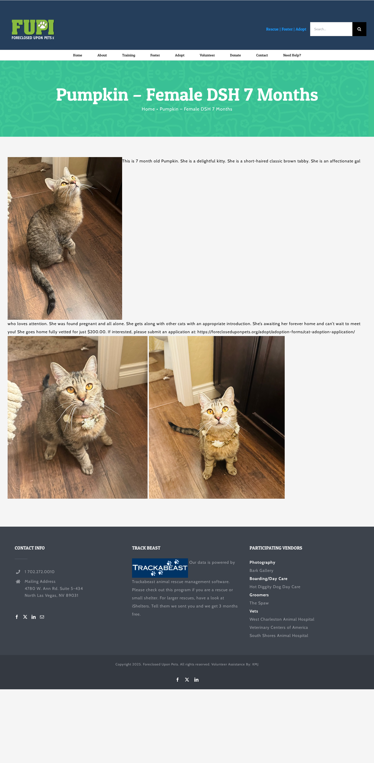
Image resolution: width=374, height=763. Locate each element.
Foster (287, 29)
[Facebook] (17, 617)
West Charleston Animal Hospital (282, 619)
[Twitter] (25, 617)
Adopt (301, 29)
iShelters (140, 606)
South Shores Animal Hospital (279, 635)
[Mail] (42, 617)
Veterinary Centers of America (279, 627)
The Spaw (259, 603)
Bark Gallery (262, 570)
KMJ (255, 664)
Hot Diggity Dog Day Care (275, 586)
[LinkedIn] (34, 617)
